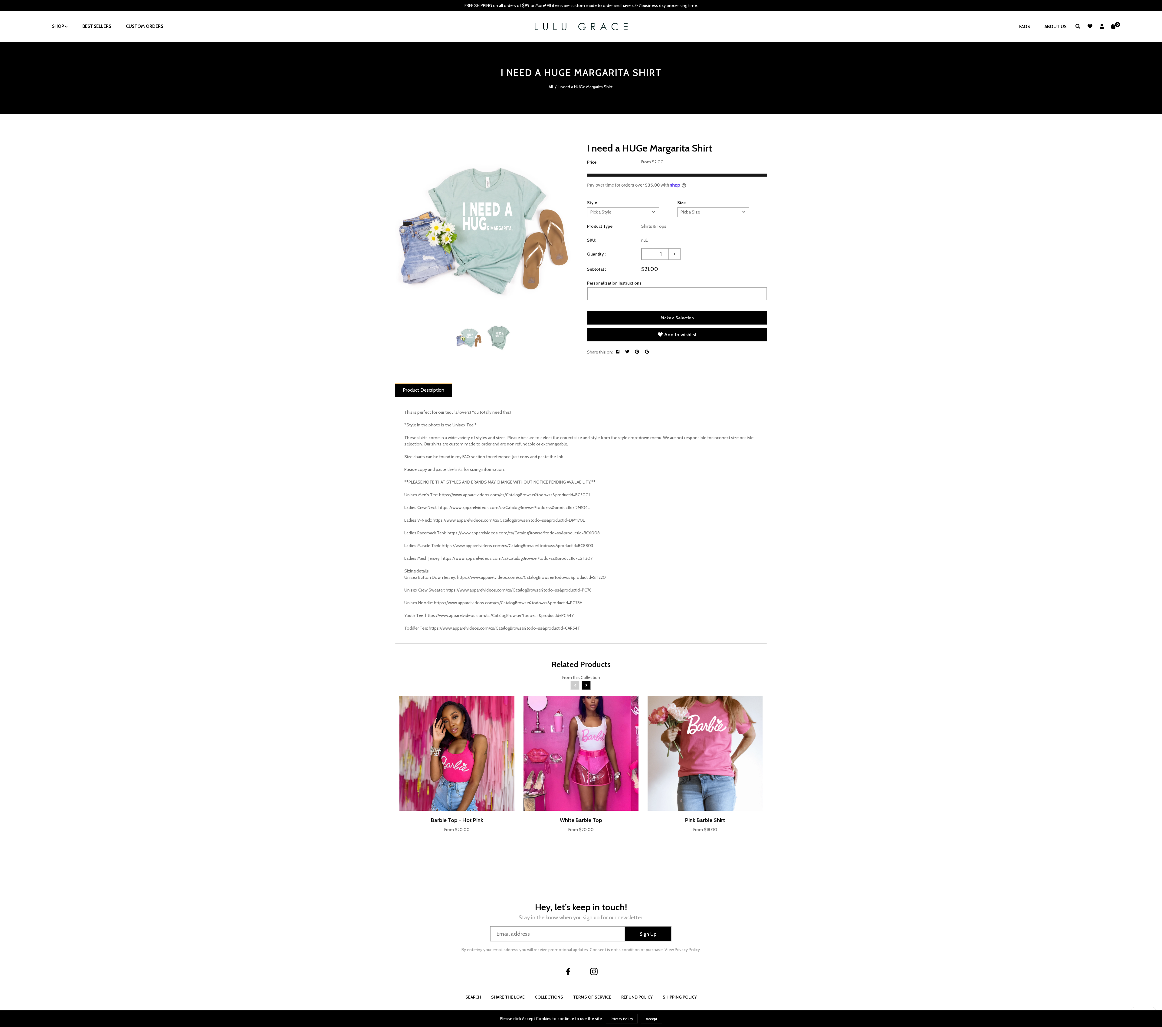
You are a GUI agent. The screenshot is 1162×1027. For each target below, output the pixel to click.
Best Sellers (96, 26)
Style (592, 202)
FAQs (1024, 26)
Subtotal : (596, 269)
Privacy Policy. (688, 949)
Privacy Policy (622, 1018)
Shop (58, 26)
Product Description (423, 390)
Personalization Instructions (614, 283)
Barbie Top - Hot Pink (457, 820)
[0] (1113, 26)
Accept (651, 1018)
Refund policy (637, 997)
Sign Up (648, 934)
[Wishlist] (1090, 26)
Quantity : (596, 254)
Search (473, 997)
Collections (549, 997)
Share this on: (600, 352)
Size (681, 202)
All (551, 87)
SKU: (591, 240)
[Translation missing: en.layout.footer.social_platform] (568, 971)
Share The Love (508, 997)
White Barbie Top (581, 820)
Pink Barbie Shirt (705, 820)
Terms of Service (592, 997)
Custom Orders (144, 26)
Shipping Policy (680, 997)
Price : (592, 162)
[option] (483, 230)
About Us (1055, 26)
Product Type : (600, 226)
